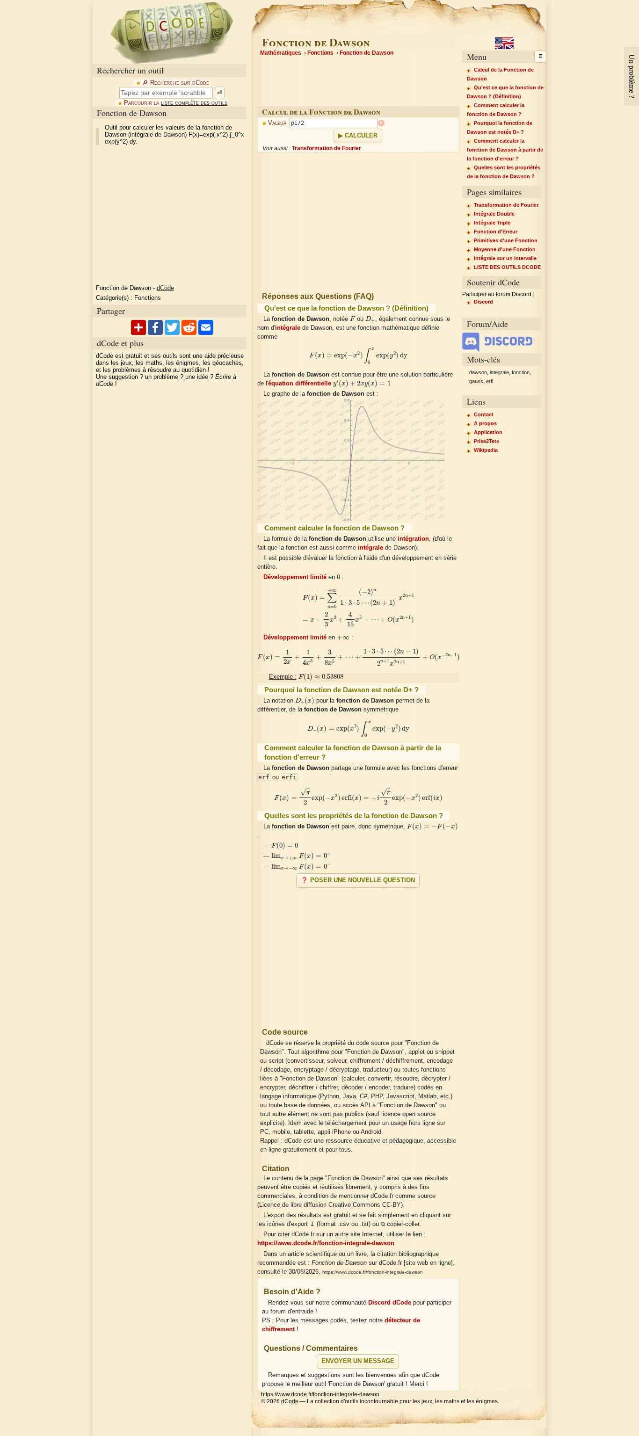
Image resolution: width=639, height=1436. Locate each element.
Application (488, 432)
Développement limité (295, 577)
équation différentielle (299, 383)
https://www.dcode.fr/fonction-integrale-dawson (325, 1243)
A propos (485, 423)
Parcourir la (175, 103)
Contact (484, 414)
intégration (413, 539)
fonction (521, 372)
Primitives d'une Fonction (505, 240)
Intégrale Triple (492, 222)
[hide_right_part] (540, 57)
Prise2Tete (486, 441)
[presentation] (353, 318)
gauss (476, 381)
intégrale (287, 328)
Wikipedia (486, 450)
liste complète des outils (194, 103)
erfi (489, 381)
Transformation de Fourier (326, 148)
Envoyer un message (357, 1361)
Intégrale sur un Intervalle (505, 258)
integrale (499, 372)
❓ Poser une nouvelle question (358, 880)
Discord (483, 302)
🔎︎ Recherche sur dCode (175, 83)
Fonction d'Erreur (495, 231)
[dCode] (172, 32)
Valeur (277, 123)
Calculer (361, 135)
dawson (478, 372)
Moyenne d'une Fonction (505, 249)
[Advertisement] (358, 953)
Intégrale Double (494, 214)
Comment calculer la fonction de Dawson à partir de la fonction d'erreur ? (505, 149)
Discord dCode (389, 1302)
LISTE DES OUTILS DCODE (507, 267)
